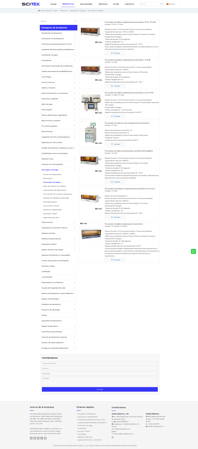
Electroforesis (47, 131)
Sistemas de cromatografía (52, 164)
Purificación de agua (50, 55)
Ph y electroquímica (49, 126)
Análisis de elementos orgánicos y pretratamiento (59, 148)
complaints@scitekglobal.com (122, 434)
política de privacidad (129, 446)
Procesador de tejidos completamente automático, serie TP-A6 (129, 93)
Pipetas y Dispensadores (51, 239)
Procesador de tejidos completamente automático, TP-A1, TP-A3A (130, 22)
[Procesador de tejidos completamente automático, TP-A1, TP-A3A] (91, 32)
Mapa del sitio (116, 446)
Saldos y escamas (48, 88)
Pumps (44, 315)
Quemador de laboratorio (52, 321)
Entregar (100, 389)
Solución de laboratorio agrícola (54, 337)
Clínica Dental (47, 222)
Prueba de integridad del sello (53, 288)
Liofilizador (46, 271)
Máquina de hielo (48, 233)
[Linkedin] (34, 438)
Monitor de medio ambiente (53, 343)
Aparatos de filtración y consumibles (56, 255)
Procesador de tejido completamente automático (124, 224)
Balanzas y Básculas (85, 437)
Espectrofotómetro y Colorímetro (55, 93)
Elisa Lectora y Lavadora (51, 121)
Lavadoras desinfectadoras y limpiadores (58, 49)
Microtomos (48, 178)
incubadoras (46, 60)
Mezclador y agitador (50, 99)
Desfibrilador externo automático (55, 153)
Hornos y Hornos (48, 82)
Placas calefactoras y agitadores (54, 115)
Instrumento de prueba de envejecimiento (58, 66)
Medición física (47, 159)
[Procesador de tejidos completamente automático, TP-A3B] (91, 69)
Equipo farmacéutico (50, 326)
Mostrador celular (50, 214)
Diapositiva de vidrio (51, 218)
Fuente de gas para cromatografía (55, 261)
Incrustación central (51, 206)
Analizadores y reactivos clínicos (54, 228)
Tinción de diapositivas (52, 174)
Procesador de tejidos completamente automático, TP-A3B (127, 60)
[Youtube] (38, 438)
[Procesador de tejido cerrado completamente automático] (91, 133)
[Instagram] (41, 438)
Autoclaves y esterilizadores (53, 39)
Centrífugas (46, 77)
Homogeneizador (50, 202)
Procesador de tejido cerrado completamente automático (127, 123)
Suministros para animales (52, 332)
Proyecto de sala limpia (51, 310)
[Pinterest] (45, 438)
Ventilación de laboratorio (52, 33)
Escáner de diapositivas (52, 210)
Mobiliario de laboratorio (51, 304)
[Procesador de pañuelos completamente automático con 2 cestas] (91, 198)
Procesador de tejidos (52, 182)
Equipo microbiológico (50, 299)
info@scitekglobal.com (131, 424)
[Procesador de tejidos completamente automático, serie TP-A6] (91, 102)
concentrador (47, 277)
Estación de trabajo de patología (56, 198)
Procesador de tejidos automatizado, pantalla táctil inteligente (129, 151)
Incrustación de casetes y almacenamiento (60, 194)
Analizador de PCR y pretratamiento (56, 137)
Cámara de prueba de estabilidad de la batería (59, 71)
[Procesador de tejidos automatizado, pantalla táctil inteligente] (91, 160)
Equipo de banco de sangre (52, 250)
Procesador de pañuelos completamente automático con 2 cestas (130, 189)
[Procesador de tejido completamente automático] (91, 233)
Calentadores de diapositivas (54, 190)
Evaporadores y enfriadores (52, 282)
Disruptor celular (48, 266)
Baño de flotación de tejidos (54, 186)
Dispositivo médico (49, 244)
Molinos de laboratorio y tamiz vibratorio (57, 293)
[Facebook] (31, 438)
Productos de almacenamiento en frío (57, 44)
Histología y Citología (50, 170)
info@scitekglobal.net (155, 426)
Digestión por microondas (52, 142)
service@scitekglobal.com (121, 429)
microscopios (47, 110)
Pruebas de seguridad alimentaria (55, 348)
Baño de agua (47, 104)
